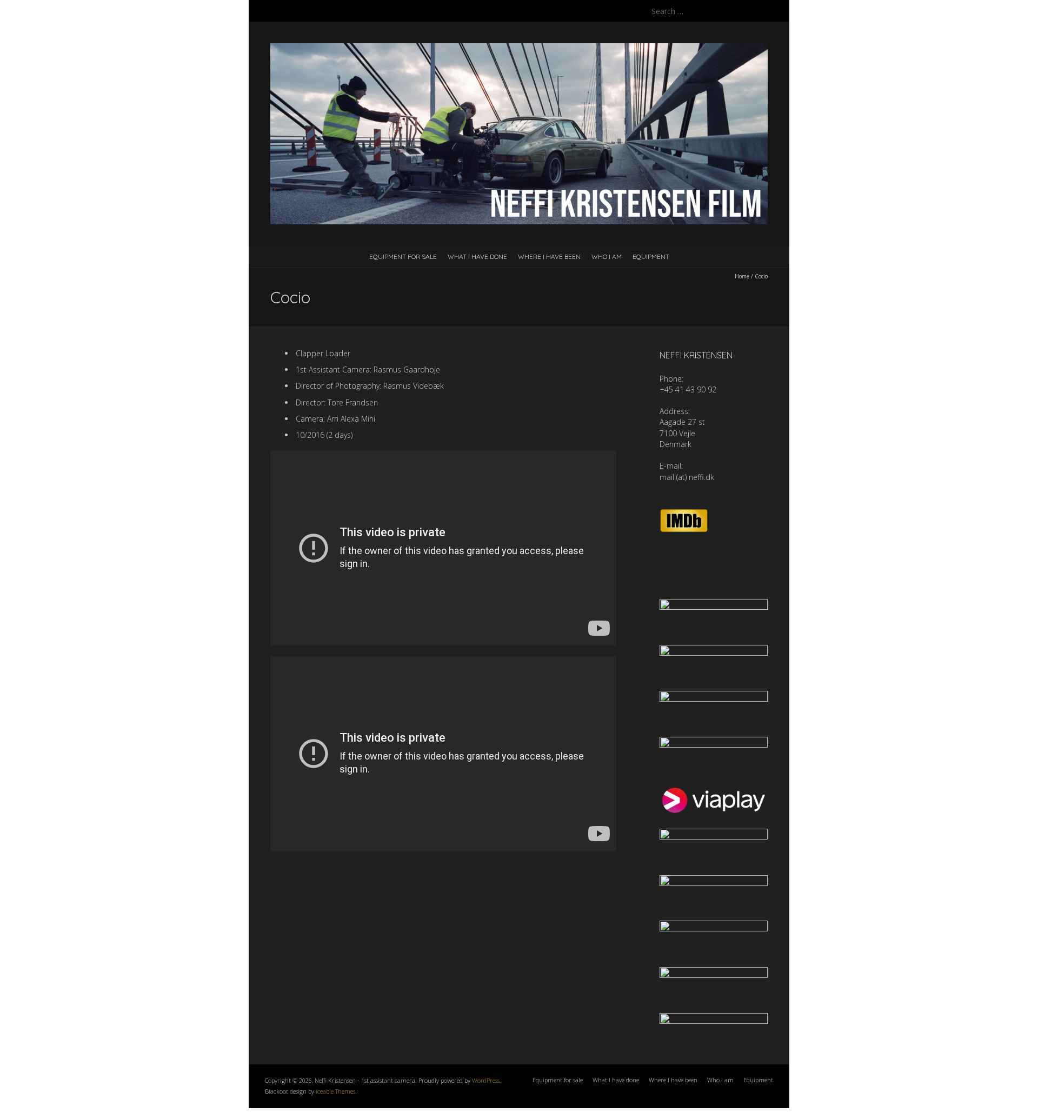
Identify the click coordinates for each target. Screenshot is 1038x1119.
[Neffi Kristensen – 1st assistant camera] (519, 48)
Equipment (651, 256)
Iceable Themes (335, 1091)
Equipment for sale (403, 256)
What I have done (477, 256)
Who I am (606, 256)
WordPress (486, 1080)
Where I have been (549, 256)
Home (742, 276)
